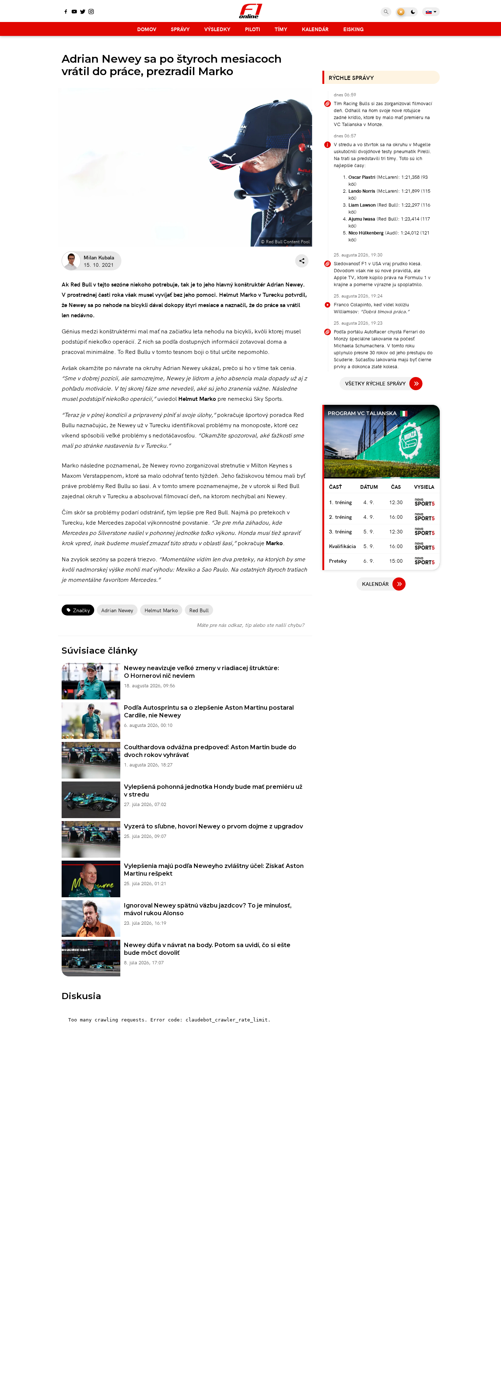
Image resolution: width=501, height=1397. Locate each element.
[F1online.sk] (251, 11)
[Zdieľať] (301, 260)
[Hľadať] (386, 11)
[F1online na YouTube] (74, 12)
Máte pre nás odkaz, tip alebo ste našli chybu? (250, 624)
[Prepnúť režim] (407, 11)
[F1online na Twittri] (82, 12)
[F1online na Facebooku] (66, 12)
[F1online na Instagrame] (91, 12)
